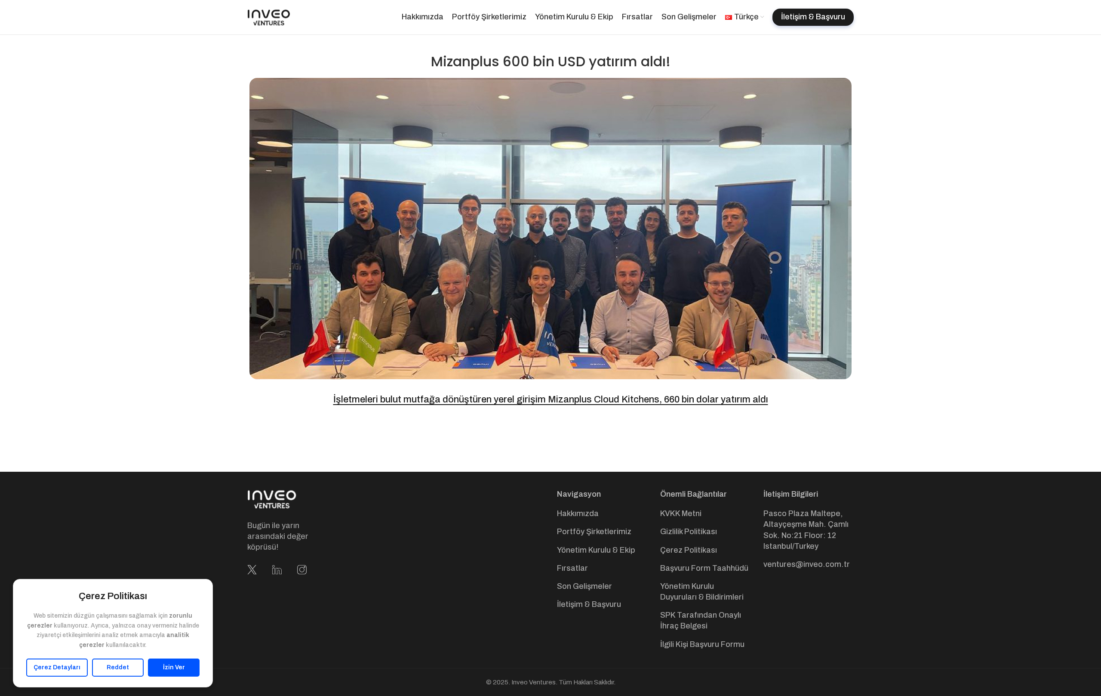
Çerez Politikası (688, 550)
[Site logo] (268, 16)
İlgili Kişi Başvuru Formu (702, 644)
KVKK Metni (680, 513)
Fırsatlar (572, 568)
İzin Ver (174, 667)
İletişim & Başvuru (589, 604)
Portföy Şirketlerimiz (594, 531)
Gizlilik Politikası (688, 531)
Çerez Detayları (57, 667)
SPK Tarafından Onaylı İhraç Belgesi (700, 620)
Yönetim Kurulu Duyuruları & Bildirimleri (702, 591)
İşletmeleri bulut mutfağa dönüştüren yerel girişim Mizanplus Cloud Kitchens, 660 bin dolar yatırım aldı (550, 399)
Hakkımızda (578, 513)
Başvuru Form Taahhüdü (704, 568)
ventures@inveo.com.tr (806, 564)
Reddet (118, 667)
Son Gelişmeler (584, 586)
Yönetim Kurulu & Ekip (596, 550)
